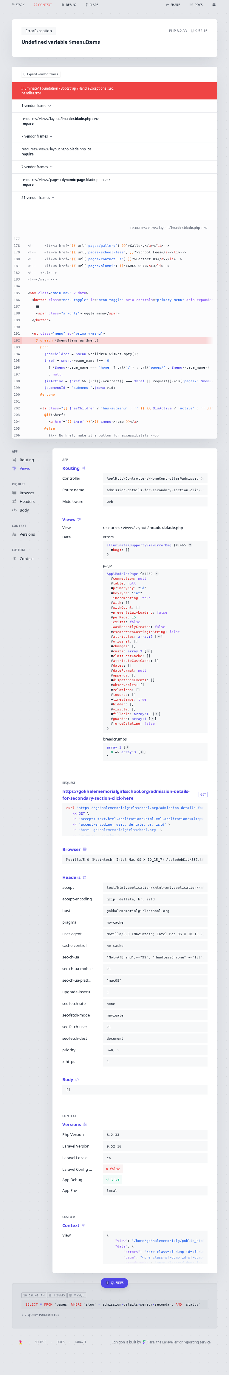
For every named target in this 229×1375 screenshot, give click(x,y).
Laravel (80, 1342)
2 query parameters (42, 1315)
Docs (60, 1342)
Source (40, 1342)
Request (18, 484)
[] (126, 752)
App (15, 451)
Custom (18, 550)
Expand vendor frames (42, 74)
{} (149, 550)
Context (19, 526)
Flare (150, 1342)
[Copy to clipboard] (202, 478)
